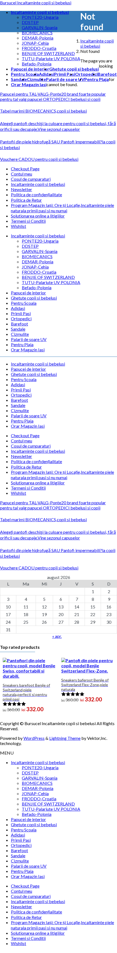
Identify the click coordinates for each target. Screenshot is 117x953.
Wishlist (18, 226)
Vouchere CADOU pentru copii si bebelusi (39, 159)
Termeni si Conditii (28, 221)
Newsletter (21, 189)
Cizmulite (20, 334)
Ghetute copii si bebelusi (34, 297)
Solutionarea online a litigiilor (38, 215)
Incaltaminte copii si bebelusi (38, 184)
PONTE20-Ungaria (40, 17)
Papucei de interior (28, 292)
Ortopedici (21, 318)
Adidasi (18, 308)
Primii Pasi (21, 313)
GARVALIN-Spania (39, 27)
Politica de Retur (26, 200)
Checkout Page (25, 168)
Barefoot (19, 323)
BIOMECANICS (37, 32)
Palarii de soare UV (29, 339)
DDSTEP (30, 22)
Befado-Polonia (36, 63)
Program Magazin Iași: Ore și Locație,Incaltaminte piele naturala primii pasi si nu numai (62, 208)
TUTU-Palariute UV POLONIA (51, 58)
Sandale (18, 328)
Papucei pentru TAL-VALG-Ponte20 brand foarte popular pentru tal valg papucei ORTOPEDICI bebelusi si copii (53, 96)
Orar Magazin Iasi (28, 349)
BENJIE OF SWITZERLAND (48, 53)
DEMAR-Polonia (37, 37)
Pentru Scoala (23, 303)
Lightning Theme (65, 738)
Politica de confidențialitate (36, 194)
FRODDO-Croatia (39, 48)
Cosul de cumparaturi (31, 179)
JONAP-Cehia (35, 43)
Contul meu (21, 173)
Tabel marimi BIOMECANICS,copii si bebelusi (43, 110)
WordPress (34, 738)
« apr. (57, 636)
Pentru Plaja (22, 344)
